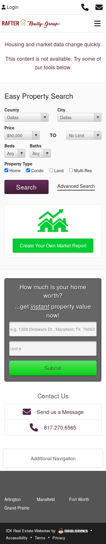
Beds (9, 146)
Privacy (58, 537)
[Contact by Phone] (85, 6)
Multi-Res (82, 170)
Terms (40, 537)
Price (9, 128)
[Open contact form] (99, 6)
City (61, 110)
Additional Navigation (53, 458)
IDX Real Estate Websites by (31, 530)
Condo (37, 170)
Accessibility (17, 537)
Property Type (18, 164)
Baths (36, 146)
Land (58, 170)
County (11, 110)
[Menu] (97, 23)
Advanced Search (76, 186)
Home (14, 170)
